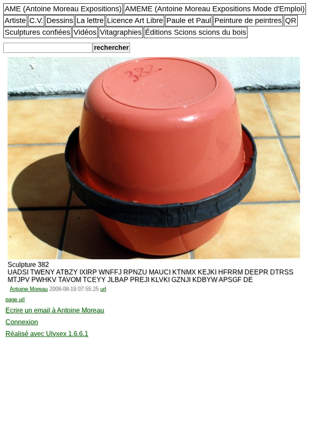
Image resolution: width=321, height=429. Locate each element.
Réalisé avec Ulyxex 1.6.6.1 (46, 333)
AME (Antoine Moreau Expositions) (63, 9)
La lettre (90, 20)
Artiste (15, 20)
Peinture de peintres (248, 20)
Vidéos (85, 32)
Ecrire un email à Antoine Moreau (54, 310)
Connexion (21, 322)
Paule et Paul (188, 20)
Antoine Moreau (29, 289)
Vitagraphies (121, 32)
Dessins (59, 20)
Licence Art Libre (135, 20)
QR (290, 20)
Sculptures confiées (37, 32)
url (103, 289)
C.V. (36, 20)
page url (15, 299)
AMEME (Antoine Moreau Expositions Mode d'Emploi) (215, 9)
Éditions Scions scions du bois (195, 32)
